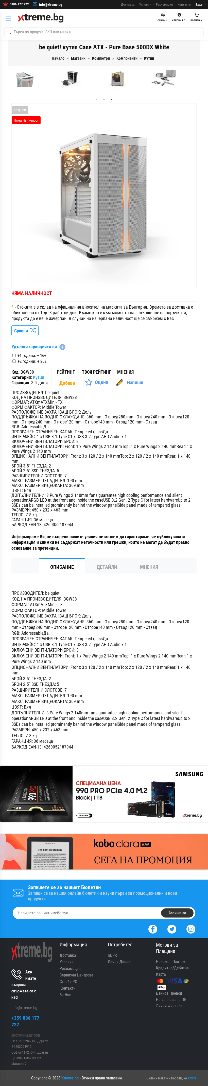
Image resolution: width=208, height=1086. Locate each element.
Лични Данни (119, 962)
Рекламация (164, 4)
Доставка (127, 4)
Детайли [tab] (107, 567)
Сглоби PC (68, 981)
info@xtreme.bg (50, 5)
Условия (145, 4)
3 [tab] (111, 99)
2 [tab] (104, 99)
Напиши (135, 382)
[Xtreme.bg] (40, 18)
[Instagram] (190, 928)
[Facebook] (152, 928)
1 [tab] (96, 99)
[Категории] (9, 18)
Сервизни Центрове (76, 975)
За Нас (65, 994)
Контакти (184, 4)
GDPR (112, 955)
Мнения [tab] (149, 567)
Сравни (22, 330)
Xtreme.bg (70, 1078)
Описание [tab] (62, 567)
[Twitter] (171, 928)
